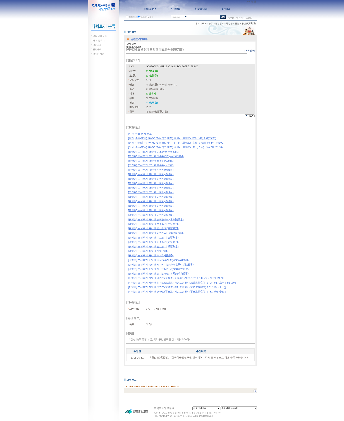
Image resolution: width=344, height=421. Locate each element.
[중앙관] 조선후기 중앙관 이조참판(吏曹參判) (153, 242)
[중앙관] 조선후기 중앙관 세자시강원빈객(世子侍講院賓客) (161, 264)
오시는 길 (251, 1)
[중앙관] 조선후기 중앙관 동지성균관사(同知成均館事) (158, 273)
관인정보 (219, 23)
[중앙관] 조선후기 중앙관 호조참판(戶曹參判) (153, 223)
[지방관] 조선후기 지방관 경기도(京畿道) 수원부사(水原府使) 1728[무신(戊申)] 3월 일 (176, 278)
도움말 (249, 17)
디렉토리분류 (206, 23)
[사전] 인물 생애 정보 (140, 133)
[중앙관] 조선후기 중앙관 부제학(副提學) (151, 255)
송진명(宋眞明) (249, 23)
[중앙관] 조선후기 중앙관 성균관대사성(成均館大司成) (158, 269)
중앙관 (229, 23)
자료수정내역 (133, 47)
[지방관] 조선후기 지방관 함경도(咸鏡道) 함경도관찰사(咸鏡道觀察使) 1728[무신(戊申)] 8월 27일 (182, 282)
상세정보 (131, 43)
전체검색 (176, 17)
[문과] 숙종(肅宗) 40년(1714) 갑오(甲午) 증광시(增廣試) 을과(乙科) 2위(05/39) (172, 138)
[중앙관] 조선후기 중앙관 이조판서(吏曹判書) (153, 237)
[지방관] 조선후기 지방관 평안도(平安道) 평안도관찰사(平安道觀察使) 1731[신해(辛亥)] (177, 291)
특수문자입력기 (235, 17)
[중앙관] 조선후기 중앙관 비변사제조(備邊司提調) (156, 232)
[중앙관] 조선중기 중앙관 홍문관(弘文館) (151, 160)
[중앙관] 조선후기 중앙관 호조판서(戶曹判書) (153, 246)
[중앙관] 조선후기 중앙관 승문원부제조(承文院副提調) (158, 260)
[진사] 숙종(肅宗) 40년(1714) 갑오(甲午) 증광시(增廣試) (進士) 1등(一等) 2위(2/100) (175, 147)
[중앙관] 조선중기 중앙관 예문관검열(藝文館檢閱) (156, 156)
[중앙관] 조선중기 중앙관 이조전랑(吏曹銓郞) (153, 151)
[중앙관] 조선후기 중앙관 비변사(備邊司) (151, 169)
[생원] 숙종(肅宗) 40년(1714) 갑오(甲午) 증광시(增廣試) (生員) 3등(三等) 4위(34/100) (176, 142)
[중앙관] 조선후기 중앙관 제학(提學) (148, 251)
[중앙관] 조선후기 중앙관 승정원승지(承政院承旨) (156, 219)
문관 (237, 23)
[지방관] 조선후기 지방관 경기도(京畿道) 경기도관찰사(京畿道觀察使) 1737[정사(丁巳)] (177, 287)
